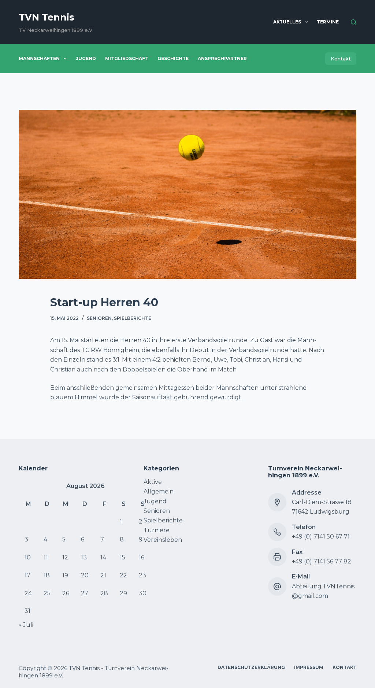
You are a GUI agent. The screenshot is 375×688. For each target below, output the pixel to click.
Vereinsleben (163, 539)
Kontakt (341, 59)
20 (85, 575)
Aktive (153, 481)
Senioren (99, 318)
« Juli (26, 624)
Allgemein (159, 491)
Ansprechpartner (222, 58)
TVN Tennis (46, 17)
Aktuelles (287, 22)
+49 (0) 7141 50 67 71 (321, 536)
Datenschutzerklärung (251, 667)
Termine (328, 22)
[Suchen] (353, 22)
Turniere (157, 530)
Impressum (308, 667)
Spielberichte (132, 318)
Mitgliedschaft (126, 58)
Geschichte (173, 58)
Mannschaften (39, 58)
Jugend (86, 58)
